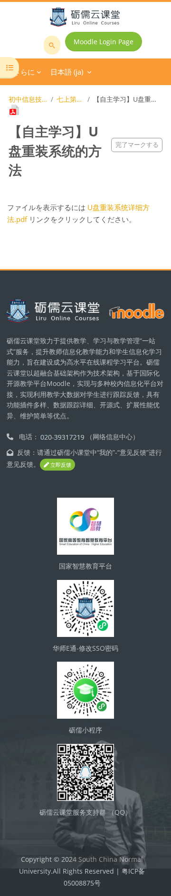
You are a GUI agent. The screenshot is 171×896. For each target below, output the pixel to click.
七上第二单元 (70, 99)
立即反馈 (60, 464)
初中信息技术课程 (28, 99)
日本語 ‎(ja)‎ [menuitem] (66, 72)
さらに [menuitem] (24, 72)
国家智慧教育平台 (85, 565)
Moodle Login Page (103, 41)
